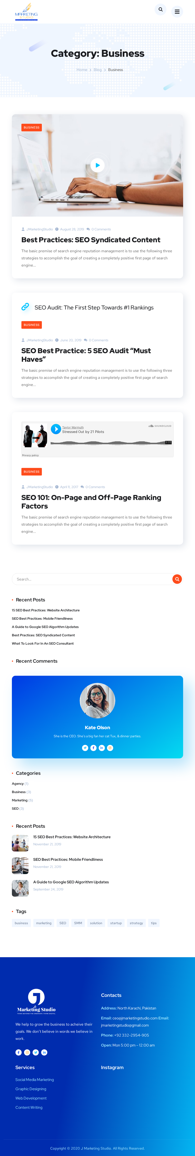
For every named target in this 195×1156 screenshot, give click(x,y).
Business (31, 127)
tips (154, 923)
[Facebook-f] (18, 1052)
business (21, 923)
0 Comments (101, 229)
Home (82, 69)
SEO (15, 808)
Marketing (20, 800)
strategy (136, 923)
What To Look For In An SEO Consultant (43, 643)
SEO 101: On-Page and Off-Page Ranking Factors (91, 501)
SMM (78, 923)
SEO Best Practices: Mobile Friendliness (42, 618)
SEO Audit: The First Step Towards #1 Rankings (94, 307)
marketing (43, 923)
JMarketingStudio (39, 229)
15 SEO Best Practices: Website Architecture (46, 610)
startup (116, 923)
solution (96, 923)
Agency (18, 783)
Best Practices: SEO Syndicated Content (90, 239)
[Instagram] (27, 1052)
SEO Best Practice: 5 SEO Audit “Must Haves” (86, 354)
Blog (98, 69)
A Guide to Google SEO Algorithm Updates (45, 627)
